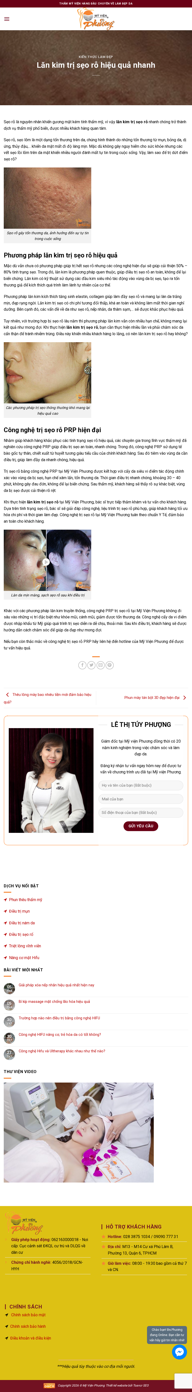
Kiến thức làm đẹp (96, 57)
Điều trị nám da (22, 923)
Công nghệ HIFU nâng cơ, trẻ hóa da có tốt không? (60, 1035)
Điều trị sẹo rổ (21, 934)
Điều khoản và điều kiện (30, 1338)
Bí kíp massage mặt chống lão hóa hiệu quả (54, 1002)
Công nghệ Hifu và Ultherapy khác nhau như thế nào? (62, 1051)
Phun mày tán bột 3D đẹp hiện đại (152, 697)
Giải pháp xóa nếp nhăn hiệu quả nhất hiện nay (56, 985)
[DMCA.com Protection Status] (49, 1385)
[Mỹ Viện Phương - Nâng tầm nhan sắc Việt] (96, 18)
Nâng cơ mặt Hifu (24, 957)
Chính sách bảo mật (28, 1315)
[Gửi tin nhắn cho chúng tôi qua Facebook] (179, 1352)
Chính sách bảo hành (28, 1326)
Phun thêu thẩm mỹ (25, 899)
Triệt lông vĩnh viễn (25, 946)
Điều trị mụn (19, 911)
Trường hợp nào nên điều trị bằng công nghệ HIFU (59, 1018)
